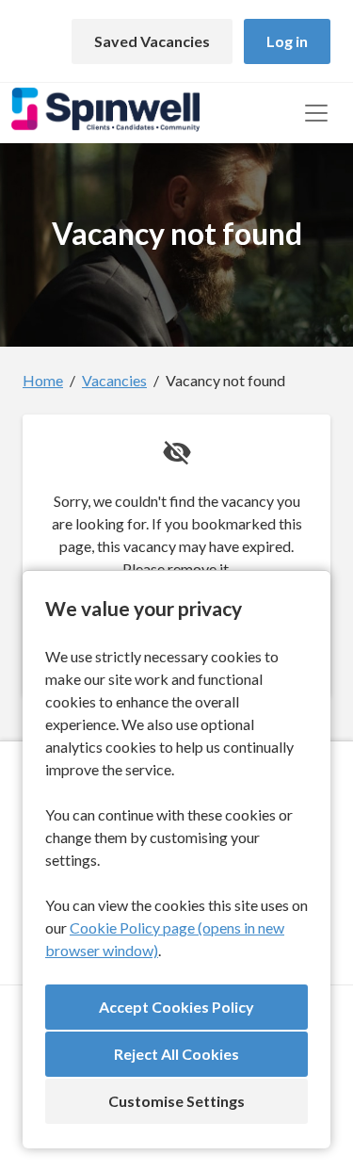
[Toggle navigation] (316, 113)
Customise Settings (176, 1101)
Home (43, 380)
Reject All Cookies (176, 1054)
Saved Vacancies (152, 41)
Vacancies (114, 380)
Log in (287, 41)
